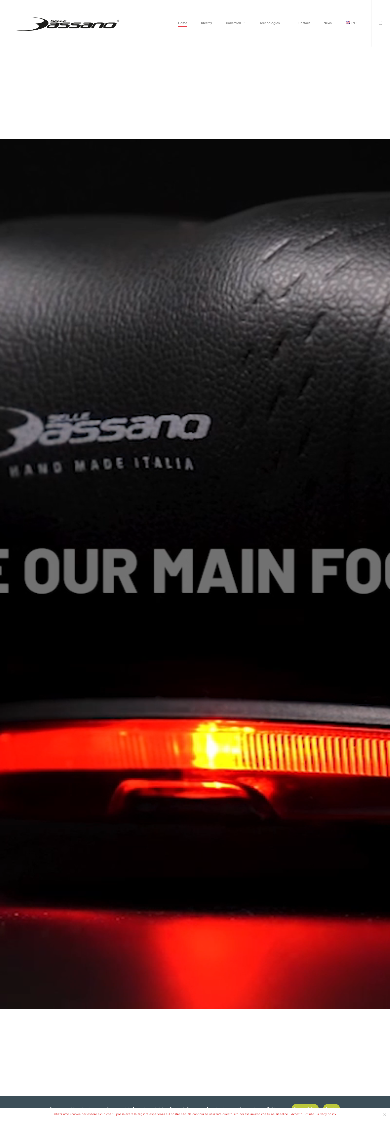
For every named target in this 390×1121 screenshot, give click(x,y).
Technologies (270, 23)
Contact (304, 23)
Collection (233, 23)
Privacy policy (326, 1114)
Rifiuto (309, 1114)
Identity (206, 23)
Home (182, 23)
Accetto (297, 1114)
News (328, 23)
